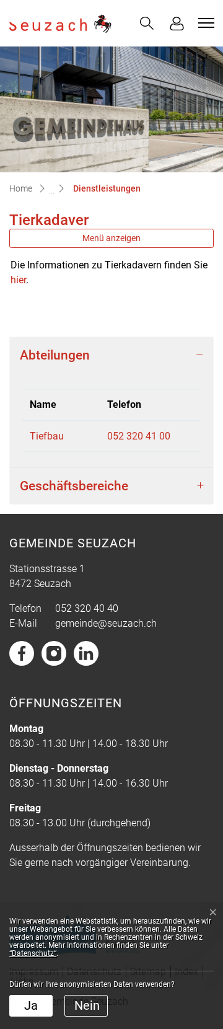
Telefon (124, 404)
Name (43, 404)
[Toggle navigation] (204, 23)
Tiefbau (47, 436)
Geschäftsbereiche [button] (74, 485)
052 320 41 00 (138, 436)
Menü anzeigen (111, 238)
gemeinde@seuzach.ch (106, 623)
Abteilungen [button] (55, 355)
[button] (147, 23)
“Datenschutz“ (32, 953)
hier (18, 280)
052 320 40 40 (86, 608)
